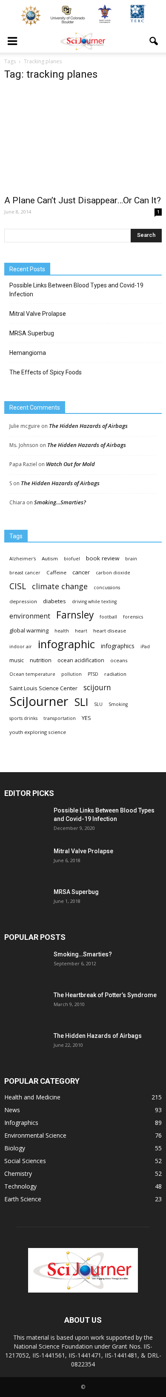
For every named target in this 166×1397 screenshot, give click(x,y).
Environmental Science (35, 1135)
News (12, 1110)
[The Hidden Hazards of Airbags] (25, 1046)
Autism (50, 558)
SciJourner (39, 701)
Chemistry (18, 1173)
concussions (107, 587)
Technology (20, 1186)
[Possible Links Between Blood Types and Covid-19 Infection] (25, 821)
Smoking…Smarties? (60, 502)
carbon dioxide (113, 573)
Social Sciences (25, 1161)
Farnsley (75, 614)
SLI (81, 701)
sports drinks (23, 718)
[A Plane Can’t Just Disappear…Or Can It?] (83, 139)
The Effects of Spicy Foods (45, 372)
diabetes (54, 601)
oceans (119, 660)
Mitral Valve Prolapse (37, 313)
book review (102, 558)
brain (131, 559)
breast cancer (24, 573)
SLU (98, 704)
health (61, 631)
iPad (145, 646)
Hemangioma (27, 352)
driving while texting (94, 601)
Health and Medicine (32, 1097)
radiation (115, 674)
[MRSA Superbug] (25, 902)
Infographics (21, 1123)
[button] (154, 41)
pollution (71, 674)
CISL (17, 586)
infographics (118, 646)
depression (23, 601)
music (16, 660)
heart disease (109, 630)
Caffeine (56, 572)
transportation (59, 718)
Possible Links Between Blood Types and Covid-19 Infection (76, 290)
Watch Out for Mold (70, 464)
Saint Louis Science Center (43, 688)
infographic (66, 644)
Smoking (118, 704)
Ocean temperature (32, 674)
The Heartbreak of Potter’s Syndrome (105, 995)
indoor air (20, 646)
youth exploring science (37, 732)
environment (29, 616)
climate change (60, 586)
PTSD (93, 674)
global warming (29, 630)
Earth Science (22, 1199)
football (108, 617)
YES (86, 718)
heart (81, 631)
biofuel (72, 559)
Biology (14, 1148)
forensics (133, 617)
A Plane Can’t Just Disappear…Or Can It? (82, 200)
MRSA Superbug (31, 333)
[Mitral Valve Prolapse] (25, 862)
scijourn (97, 687)
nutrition (41, 660)
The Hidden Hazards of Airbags (88, 426)
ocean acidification (80, 660)
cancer (81, 572)
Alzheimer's (22, 559)
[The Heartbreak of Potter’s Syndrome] (25, 1005)
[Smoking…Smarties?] (25, 965)
